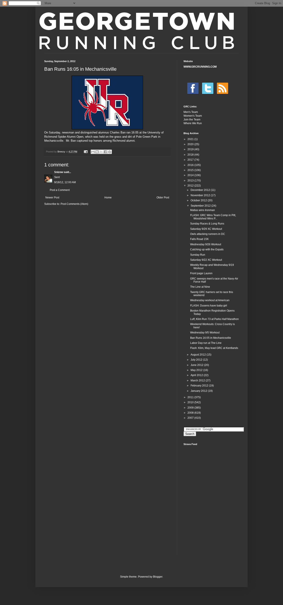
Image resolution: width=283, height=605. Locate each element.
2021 (190, 139)
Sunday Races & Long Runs (207, 223)
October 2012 (199, 200)
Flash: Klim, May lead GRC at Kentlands (214, 348)
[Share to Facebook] (105, 152)
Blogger (157, 576)
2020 (190, 144)
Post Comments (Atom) (74, 203)
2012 (190, 185)
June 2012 (197, 365)
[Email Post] (85, 151)
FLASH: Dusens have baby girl (208, 305)
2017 (190, 159)
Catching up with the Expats (207, 249)
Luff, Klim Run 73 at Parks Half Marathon (214, 319)
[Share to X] (101, 152)
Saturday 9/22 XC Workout (206, 259)
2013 (190, 180)
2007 (190, 417)
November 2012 (201, 195)
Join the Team (192, 119)
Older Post (163, 197)
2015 (190, 170)
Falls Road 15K (199, 239)
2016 (190, 165)
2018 (190, 154)
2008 (190, 412)
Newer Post (52, 197)
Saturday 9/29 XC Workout (206, 228)
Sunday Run (197, 254)
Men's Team (191, 112)
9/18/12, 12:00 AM (65, 182)
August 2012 (199, 354)
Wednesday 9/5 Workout (205, 332)
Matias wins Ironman (202, 210)
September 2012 (201, 205)
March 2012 (198, 380)
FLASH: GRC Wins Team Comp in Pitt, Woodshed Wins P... (213, 217)
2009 (190, 407)
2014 (190, 175)
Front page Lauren (201, 273)
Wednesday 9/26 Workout (205, 244)
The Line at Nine (200, 286)
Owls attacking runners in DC (207, 234)
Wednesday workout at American (209, 300)
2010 (190, 402)
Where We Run (193, 123)
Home (108, 197)
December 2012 (201, 190)
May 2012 (197, 370)
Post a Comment (60, 190)
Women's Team (193, 115)
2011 (190, 397)
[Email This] (93, 152)
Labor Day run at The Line (206, 342)
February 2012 (200, 385)
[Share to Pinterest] (109, 152)
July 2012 (197, 359)
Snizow (58, 172)
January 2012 (199, 390)
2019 (190, 149)
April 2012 (197, 375)
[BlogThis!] (97, 152)
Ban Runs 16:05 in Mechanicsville (210, 337)
